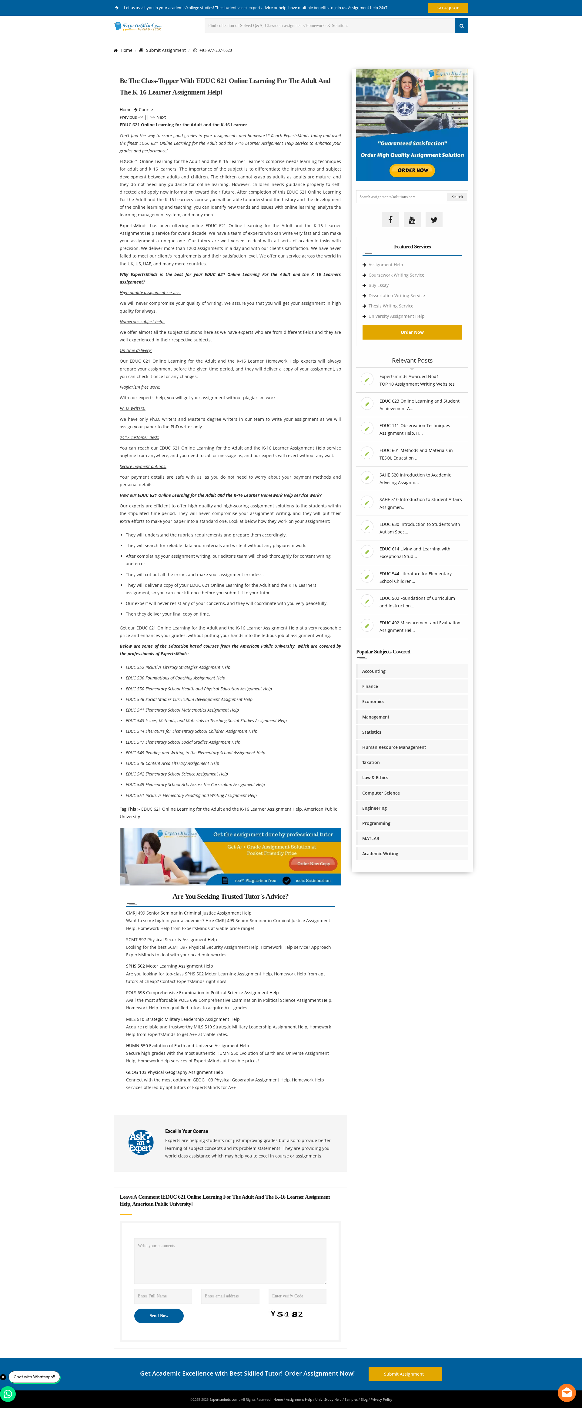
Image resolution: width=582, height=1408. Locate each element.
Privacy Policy (381, 1399)
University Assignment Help (397, 316)
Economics (373, 701)
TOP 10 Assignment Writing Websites (417, 384)
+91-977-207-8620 (214, 50)
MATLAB (370, 838)
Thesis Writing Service (391, 306)
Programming (376, 823)
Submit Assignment (166, 50)
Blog (364, 1399)
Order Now (412, 332)
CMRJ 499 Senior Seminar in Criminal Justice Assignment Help (189, 913)
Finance (370, 686)
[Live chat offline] (567, 1393)
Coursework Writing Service (396, 275)
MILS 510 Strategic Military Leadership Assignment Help (183, 1019)
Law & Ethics (375, 777)
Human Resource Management (394, 747)
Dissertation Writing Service (397, 295)
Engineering (374, 808)
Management (376, 717)
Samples (351, 1399)
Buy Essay (379, 285)
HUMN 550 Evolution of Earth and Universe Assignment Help (187, 1045)
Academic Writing (380, 853)
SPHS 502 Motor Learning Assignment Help (169, 966)
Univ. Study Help (328, 1399)
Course (146, 109)
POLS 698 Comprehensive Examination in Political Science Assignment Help (202, 992)
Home (126, 50)
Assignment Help (386, 264)
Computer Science (381, 793)
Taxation (371, 762)
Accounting (374, 671)
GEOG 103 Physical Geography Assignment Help (174, 1072)
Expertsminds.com (224, 1399)
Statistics (371, 732)
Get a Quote (448, 7)
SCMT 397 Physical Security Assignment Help (171, 939)
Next (161, 117)
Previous (128, 117)
